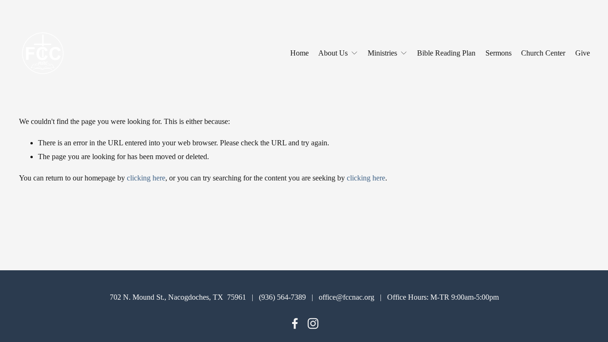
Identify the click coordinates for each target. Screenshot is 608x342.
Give (582, 53)
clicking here (146, 178)
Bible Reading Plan (446, 53)
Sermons (498, 53)
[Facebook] (295, 323)
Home (299, 53)
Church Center (543, 53)
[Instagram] (313, 323)
